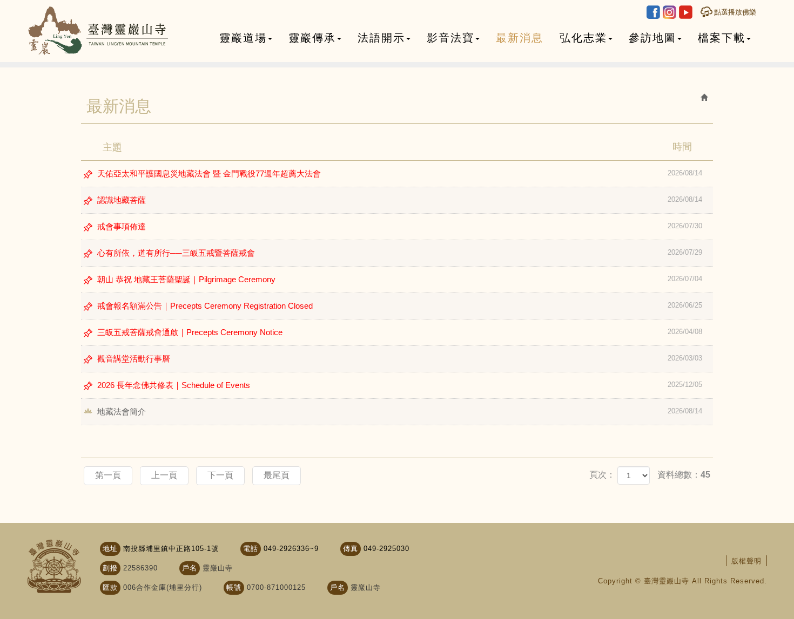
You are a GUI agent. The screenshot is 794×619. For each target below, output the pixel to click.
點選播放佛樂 (735, 12)
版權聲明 (746, 561)
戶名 (189, 568)
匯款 (110, 587)
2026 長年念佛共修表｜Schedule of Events (399, 385)
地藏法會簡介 (399, 411)
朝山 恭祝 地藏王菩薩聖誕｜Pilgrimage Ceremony (399, 279)
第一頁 (108, 475)
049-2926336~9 (291, 549)
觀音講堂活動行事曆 (399, 358)
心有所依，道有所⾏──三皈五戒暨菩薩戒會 (399, 252)
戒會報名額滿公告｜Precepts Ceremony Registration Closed (399, 305)
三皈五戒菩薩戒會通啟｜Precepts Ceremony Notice (399, 332)
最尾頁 (277, 475)
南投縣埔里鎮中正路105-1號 (171, 549)
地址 (110, 549)
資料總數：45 (683, 474)
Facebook (653, 12)
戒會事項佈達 (399, 226)
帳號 (233, 587)
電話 (250, 549)
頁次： (602, 474)
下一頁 (220, 475)
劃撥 (110, 568)
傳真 (350, 549)
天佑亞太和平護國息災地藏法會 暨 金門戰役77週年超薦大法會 (399, 173)
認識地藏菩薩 (399, 200)
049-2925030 (386, 549)
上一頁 (164, 475)
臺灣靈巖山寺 (98, 31)
